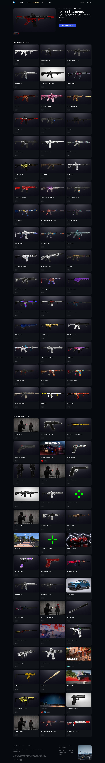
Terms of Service (30, 749)
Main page (61, 750)
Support (50, 2)
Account (89, 2)
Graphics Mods (62, 752)
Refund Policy (16, 751)
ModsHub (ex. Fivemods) (62, 746)
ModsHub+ (36, 2)
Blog (43, 2)
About (22, 2)
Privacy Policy (39, 749)
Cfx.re (45, 756)
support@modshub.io (18, 749)
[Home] (14, 2)
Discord (71, 752)
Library (28, 2)
